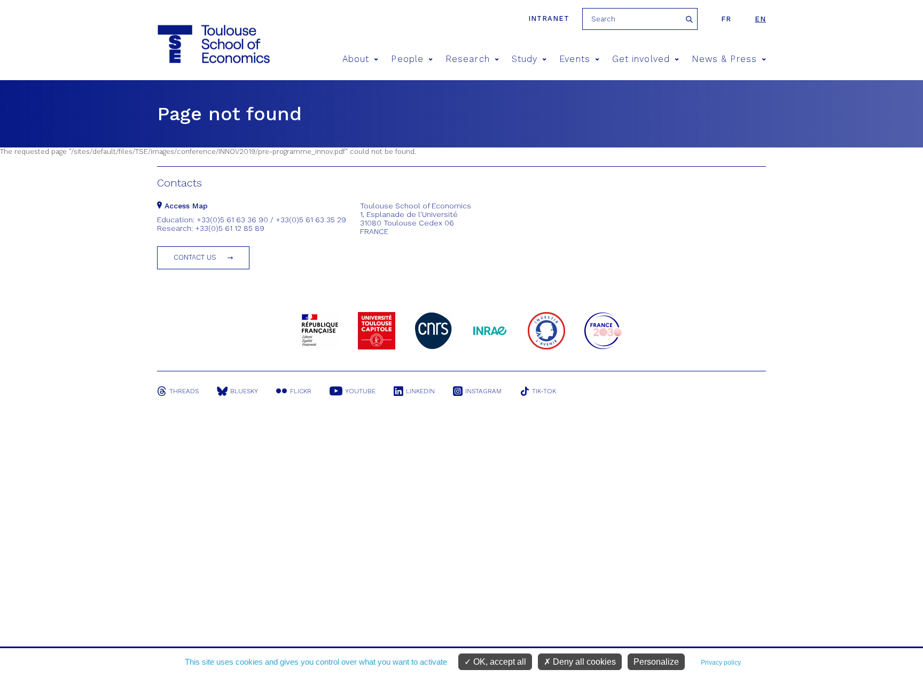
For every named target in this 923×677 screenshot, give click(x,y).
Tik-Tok (544, 391)
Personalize (656, 661)
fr (726, 19)
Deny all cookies (583, 661)
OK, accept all (498, 661)
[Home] (213, 44)
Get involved (641, 59)
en (760, 19)
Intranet (548, 18)
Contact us (195, 257)
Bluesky (244, 391)
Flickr (300, 391)
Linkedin (420, 391)
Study (524, 59)
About (355, 59)
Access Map (185, 205)
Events (574, 59)
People (407, 59)
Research (467, 59)
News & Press (724, 59)
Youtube (360, 391)
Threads (184, 391)
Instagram (483, 391)
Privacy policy (721, 662)
